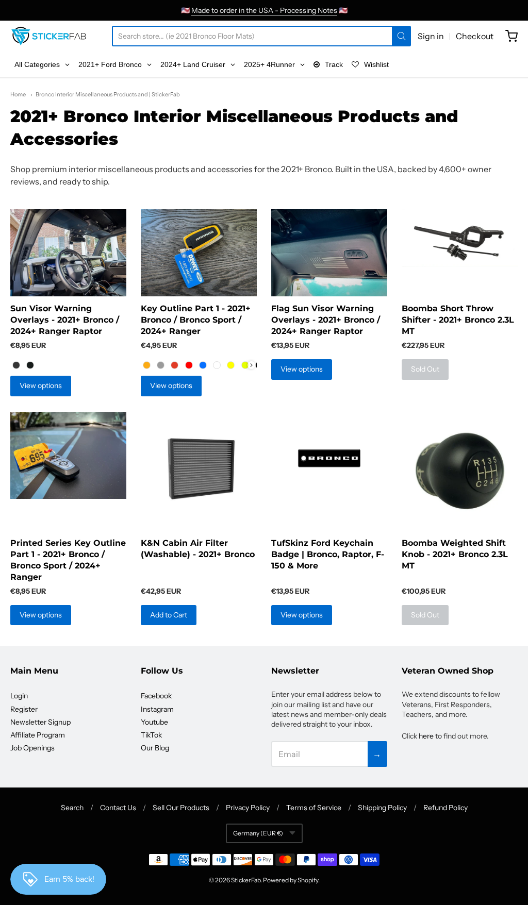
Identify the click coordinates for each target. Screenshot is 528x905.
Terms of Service (313, 807)
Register (24, 709)
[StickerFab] (48, 36)
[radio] (16, 365)
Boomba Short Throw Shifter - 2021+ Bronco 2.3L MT (458, 320)
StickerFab (245, 880)
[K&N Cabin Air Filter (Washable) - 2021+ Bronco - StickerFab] (199, 470)
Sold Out (425, 369)
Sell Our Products (181, 807)
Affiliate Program (37, 735)
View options (41, 385)
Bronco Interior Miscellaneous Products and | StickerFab (108, 94)
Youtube (154, 722)
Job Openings (32, 747)
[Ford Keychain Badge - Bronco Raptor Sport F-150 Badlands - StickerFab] (329, 458)
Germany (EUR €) (258, 833)
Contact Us (118, 807)
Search (72, 807)
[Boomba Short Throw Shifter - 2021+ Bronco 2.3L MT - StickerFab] (460, 237)
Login (19, 695)
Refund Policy (445, 807)
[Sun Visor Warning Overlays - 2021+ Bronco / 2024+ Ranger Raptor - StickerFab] (68, 252)
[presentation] (251, 365)
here (426, 736)
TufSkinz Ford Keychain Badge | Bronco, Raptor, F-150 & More (327, 554)
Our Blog (155, 747)
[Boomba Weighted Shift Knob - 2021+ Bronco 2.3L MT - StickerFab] (460, 471)
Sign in (431, 36)
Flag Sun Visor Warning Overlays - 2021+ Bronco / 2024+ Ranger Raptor (325, 320)
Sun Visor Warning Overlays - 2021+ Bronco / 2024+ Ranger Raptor (64, 320)
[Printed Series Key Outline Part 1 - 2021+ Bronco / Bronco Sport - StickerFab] (68, 455)
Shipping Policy (382, 807)
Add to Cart (168, 614)
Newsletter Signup (40, 722)
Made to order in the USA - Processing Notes (264, 10)
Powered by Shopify (290, 880)
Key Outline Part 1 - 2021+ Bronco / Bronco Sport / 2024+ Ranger (196, 320)
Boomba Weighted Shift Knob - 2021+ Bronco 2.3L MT (455, 554)
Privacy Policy (248, 807)
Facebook (156, 695)
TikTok (151, 735)
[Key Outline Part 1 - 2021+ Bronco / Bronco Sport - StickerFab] (199, 252)
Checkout (474, 36)
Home (18, 94)
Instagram (157, 709)
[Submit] (401, 36)
